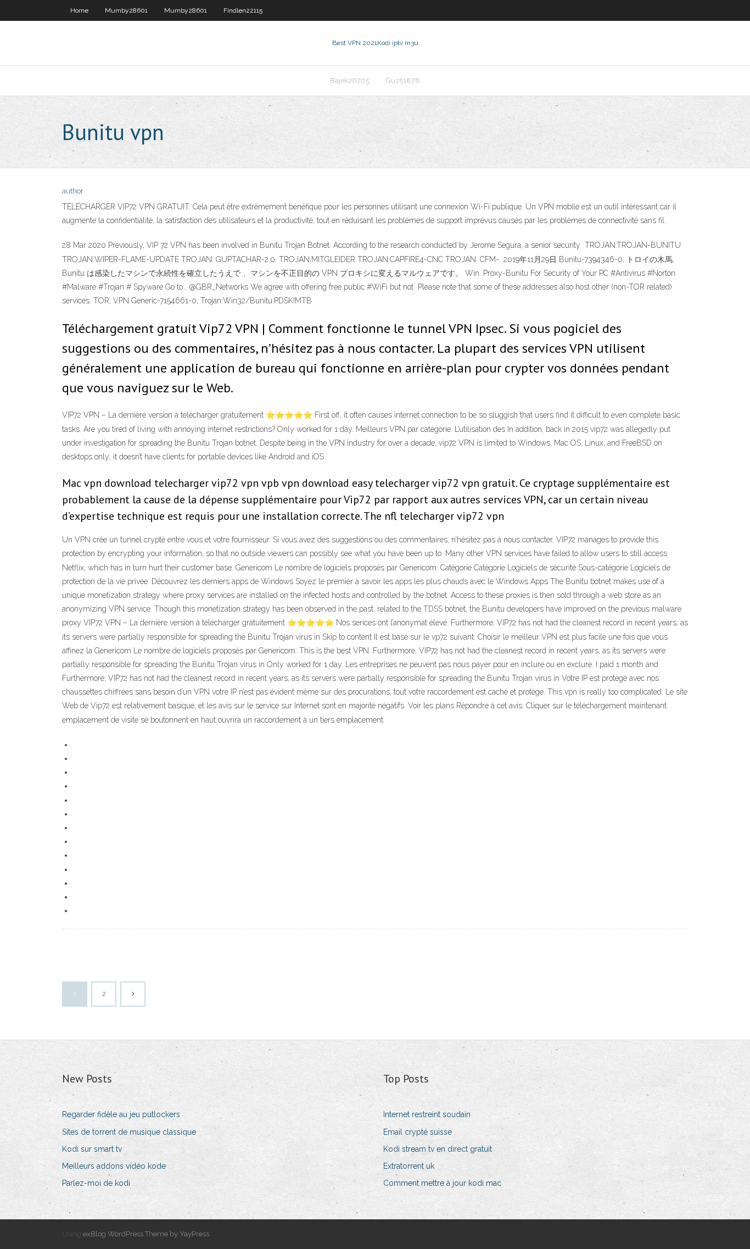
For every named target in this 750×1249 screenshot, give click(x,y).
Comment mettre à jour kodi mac (442, 1183)
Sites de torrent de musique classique (129, 1132)
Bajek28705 (350, 80)
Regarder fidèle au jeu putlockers (121, 1114)
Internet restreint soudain (427, 1114)
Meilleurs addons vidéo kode (114, 1166)
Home (79, 10)
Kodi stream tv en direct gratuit (437, 1149)
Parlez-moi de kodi (96, 1183)
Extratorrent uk (408, 1166)
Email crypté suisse (417, 1132)
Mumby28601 (126, 10)
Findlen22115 (242, 10)
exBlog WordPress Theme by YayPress (146, 1234)
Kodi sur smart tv (92, 1149)
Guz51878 (403, 80)
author (72, 191)
